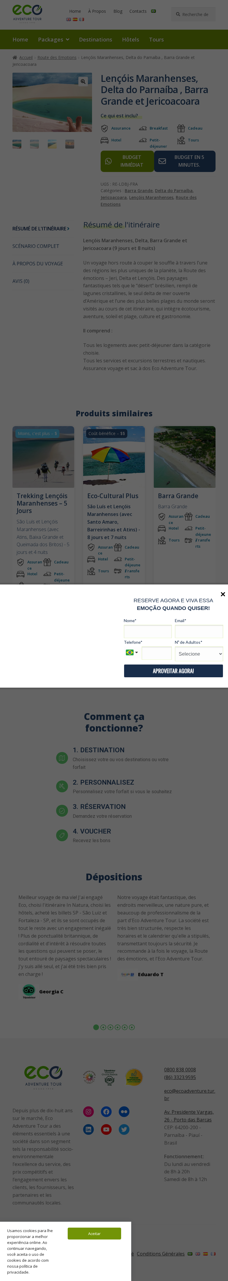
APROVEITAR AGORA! (173, 671)
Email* (180, 620)
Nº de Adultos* (188, 642)
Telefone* (133, 642)
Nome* (130, 620)
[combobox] (133, 652)
